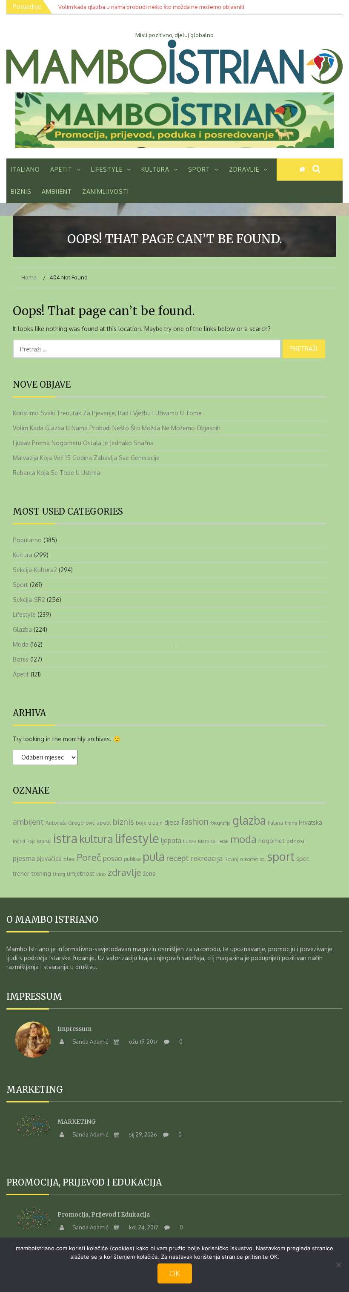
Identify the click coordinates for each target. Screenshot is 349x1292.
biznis (123, 821)
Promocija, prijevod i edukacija (103, 1214)
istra (65, 838)
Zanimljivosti (105, 191)
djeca (172, 822)
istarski (44, 841)
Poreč (89, 857)
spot (302, 858)
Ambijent (57, 191)
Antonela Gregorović (70, 822)
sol (263, 859)
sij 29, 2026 (142, 1134)
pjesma (24, 858)
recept (177, 858)
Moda (21, 644)
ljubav (189, 841)
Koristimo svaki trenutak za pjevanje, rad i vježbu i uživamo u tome (107, 413)
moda (243, 839)
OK (174, 1273)
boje (141, 823)
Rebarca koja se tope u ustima (56, 472)
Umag (59, 874)
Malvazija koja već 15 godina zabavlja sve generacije (86, 457)
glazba (249, 820)
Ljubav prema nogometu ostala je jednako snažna (83, 442)
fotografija (220, 823)
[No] (338, 1264)
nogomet (271, 840)
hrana (291, 823)
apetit (104, 822)
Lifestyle (107, 169)
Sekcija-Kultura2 (35, 569)
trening (41, 873)
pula (154, 856)
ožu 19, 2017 (143, 1041)
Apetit (61, 169)
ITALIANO (25, 169)
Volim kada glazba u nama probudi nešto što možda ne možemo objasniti (116, 428)
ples (69, 858)
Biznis (21, 191)
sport (281, 856)
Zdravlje (244, 169)
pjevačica (49, 858)
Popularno (27, 540)
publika (132, 859)
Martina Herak (213, 841)
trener (21, 873)
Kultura (155, 169)
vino (101, 874)
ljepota (171, 840)
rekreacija (207, 858)
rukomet (249, 859)
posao (112, 858)
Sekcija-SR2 (29, 599)
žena (149, 873)
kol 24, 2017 (143, 1227)
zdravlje (124, 872)
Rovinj (231, 859)
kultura (96, 839)
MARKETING (76, 1121)
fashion (195, 821)
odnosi (295, 840)
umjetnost (80, 873)
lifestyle (137, 838)
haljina (275, 822)
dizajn (155, 823)
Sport (199, 169)
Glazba (22, 629)
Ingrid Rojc (24, 841)
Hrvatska (310, 822)
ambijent (28, 821)
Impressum (74, 1029)
